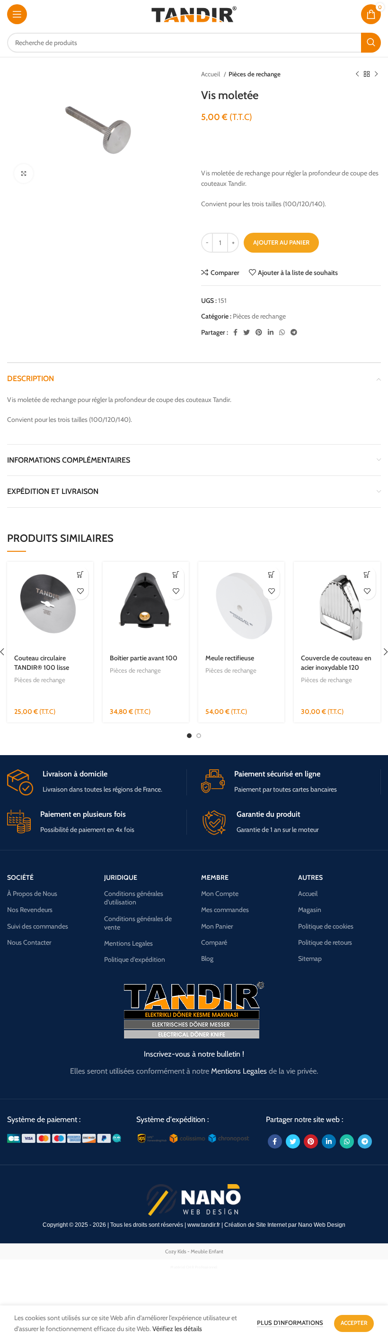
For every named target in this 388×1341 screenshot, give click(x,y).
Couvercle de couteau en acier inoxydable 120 (336, 663)
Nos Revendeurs (30, 909)
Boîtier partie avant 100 (143, 658)
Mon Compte (219, 893)
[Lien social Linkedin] (270, 332)
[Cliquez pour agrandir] (23, 173)
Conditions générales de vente (138, 922)
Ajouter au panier (281, 242)
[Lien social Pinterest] (259, 332)
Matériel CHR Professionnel (193, 1267)
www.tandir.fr (203, 1225)
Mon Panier (217, 926)
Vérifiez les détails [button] (177, 1328)
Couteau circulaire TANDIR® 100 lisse (41, 663)
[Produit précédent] (357, 74)
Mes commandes (225, 909)
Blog (207, 958)
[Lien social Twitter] (246, 332)
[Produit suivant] (376, 74)
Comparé (214, 942)
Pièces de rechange (255, 74)
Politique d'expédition (134, 959)
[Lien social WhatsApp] (282, 332)
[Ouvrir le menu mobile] (17, 14)
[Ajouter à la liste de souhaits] (80, 591)
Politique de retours (325, 942)
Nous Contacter (29, 942)
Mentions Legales (128, 943)
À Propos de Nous (32, 893)
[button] (80, 574)
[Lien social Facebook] (235, 332)
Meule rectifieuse (229, 658)
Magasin (309, 909)
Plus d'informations (290, 1322)
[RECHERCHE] (371, 43)
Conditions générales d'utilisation (133, 897)
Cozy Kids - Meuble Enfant (194, 1251)
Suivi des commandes (37, 926)
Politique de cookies (325, 926)
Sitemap (310, 958)
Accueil (211, 74)
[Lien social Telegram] (294, 332)
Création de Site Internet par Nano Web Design (284, 1225)
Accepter (354, 1322)
